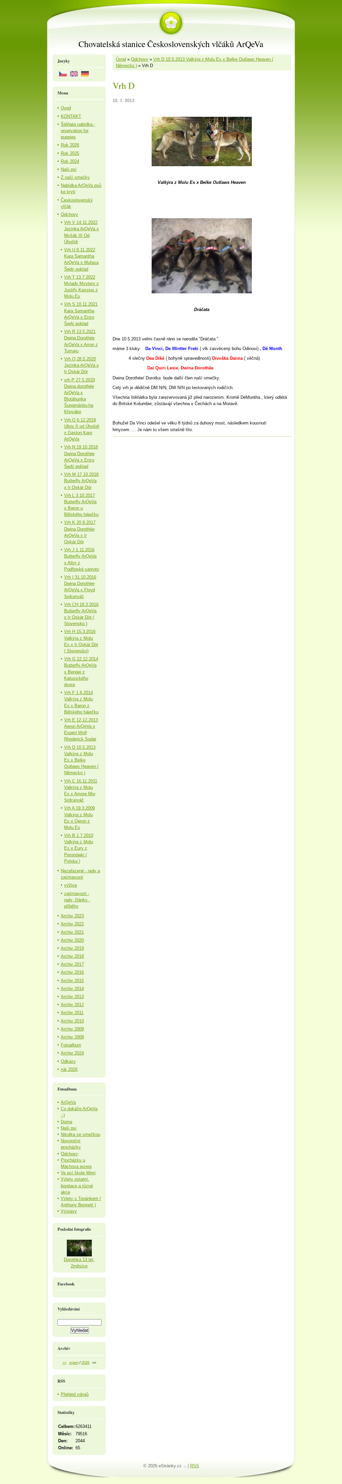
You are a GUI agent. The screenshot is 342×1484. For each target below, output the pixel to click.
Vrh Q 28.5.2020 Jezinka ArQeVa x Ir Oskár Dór (81, 365)
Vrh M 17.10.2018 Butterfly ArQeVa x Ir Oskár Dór (81, 481)
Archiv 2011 (72, 1012)
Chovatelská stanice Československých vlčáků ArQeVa (170, 43)
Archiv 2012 (72, 1004)
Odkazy (68, 1061)
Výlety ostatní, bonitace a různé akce (77, 1185)
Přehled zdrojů (75, 1394)
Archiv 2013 (72, 996)
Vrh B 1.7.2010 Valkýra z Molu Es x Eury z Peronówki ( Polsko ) (78, 848)
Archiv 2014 (72, 988)
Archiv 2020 (72, 940)
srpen (73, 1363)
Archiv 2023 (72, 915)
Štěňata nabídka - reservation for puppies (78, 130)
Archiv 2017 (72, 964)
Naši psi (68, 169)
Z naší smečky (75, 177)
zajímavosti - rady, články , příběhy (77, 900)
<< (64, 1363)
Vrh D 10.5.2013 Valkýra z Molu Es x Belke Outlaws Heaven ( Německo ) (81, 760)
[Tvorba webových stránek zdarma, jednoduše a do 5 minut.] (185, 1466)
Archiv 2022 (72, 923)
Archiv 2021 (72, 932)
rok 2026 (69, 1069)
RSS (194, 1465)
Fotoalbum (71, 1045)
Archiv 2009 (72, 1028)
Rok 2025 (70, 153)
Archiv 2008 (72, 1037)
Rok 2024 (70, 161)
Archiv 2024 (72, 1053)
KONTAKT (71, 116)
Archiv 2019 (72, 948)
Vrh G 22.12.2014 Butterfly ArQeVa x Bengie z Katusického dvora (81, 671)
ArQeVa (68, 1102)
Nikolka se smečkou (80, 1134)
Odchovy (139, 59)
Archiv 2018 (72, 956)
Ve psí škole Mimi (78, 1172)
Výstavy (69, 1211)
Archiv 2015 (72, 980)
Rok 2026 (70, 144)
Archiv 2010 (72, 1020)
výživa (70, 885)
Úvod (121, 59)
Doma (66, 1121)
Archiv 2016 (72, 972)
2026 (85, 1363)
